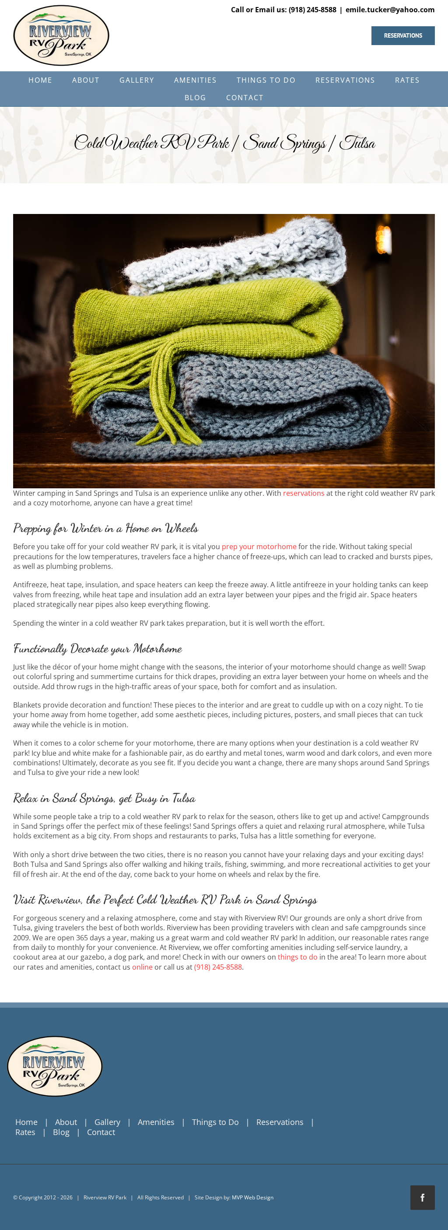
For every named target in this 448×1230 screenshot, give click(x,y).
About (66, 1122)
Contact (101, 1132)
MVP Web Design (252, 1197)
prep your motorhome (259, 546)
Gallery (107, 1122)
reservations (304, 493)
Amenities (156, 1122)
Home (26, 1122)
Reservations (280, 1122)
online (142, 967)
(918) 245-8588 (218, 967)
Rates (25, 1132)
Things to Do (215, 1122)
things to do (298, 957)
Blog (61, 1132)
